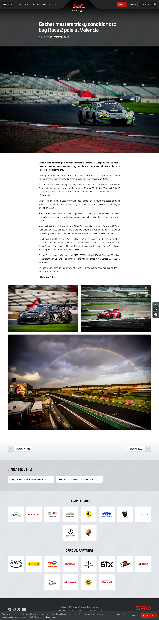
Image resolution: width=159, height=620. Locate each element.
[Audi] (34, 514)
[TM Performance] (125, 564)
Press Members (69, 610)
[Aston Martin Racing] (16, 514)
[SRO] (107, 582)
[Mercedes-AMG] (70, 533)
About (58, 610)
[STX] (107, 564)
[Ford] (107, 514)
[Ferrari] (88, 514)
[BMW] (52, 514)
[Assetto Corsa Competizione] (143, 564)
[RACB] (88, 582)
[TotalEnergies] (52, 564)
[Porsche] (88, 533)
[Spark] (70, 582)
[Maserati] (88, 564)
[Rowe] (70, 564)
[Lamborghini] (125, 514)
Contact (100, 610)
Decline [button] (134, 615)
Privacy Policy (90, 610)
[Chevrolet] (70, 514)
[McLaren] (143, 514)
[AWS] (16, 564)
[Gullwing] (52, 582)
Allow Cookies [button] (149, 615)
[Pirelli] (34, 564)
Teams (79, 610)
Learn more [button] (51, 617)
